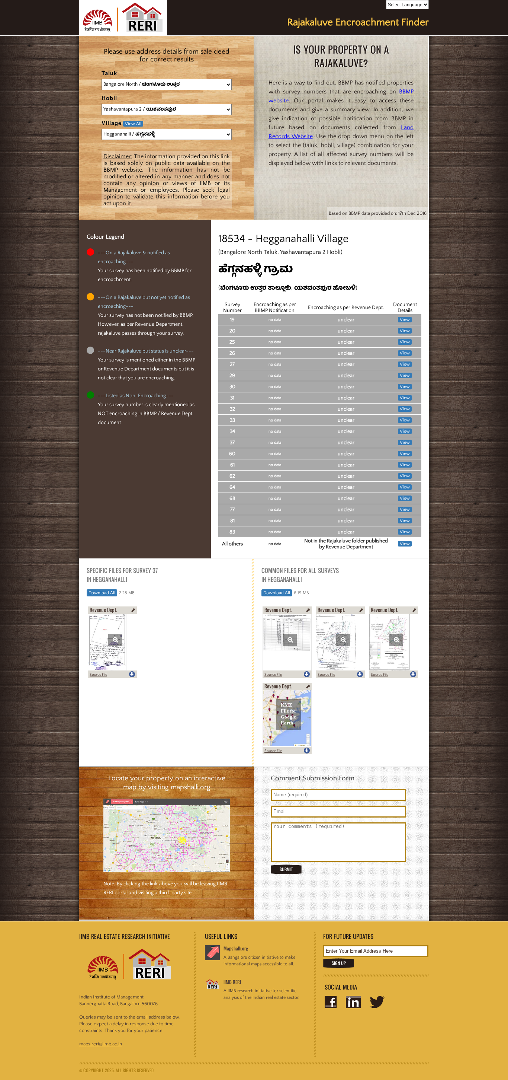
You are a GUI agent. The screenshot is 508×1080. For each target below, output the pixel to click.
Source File (98, 675)
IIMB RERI (232, 982)
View (405, 319)
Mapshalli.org (236, 948)
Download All (102, 592)
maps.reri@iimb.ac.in (100, 1043)
